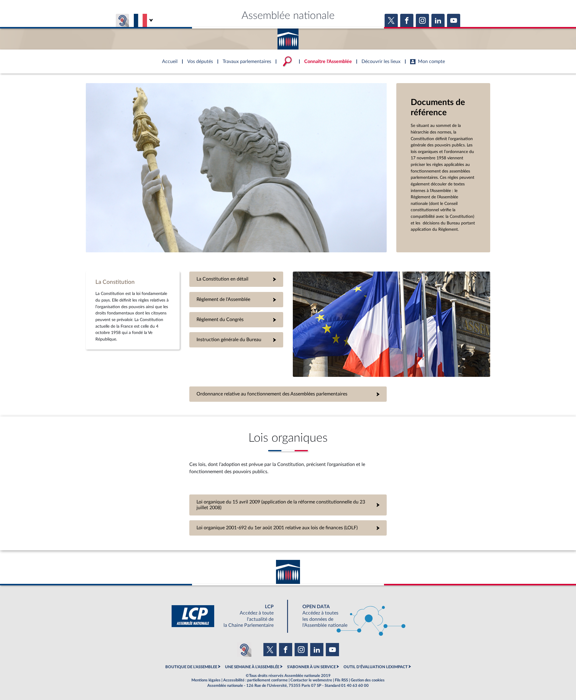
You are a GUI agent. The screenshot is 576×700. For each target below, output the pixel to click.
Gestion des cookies (368, 680)
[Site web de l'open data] (348, 616)
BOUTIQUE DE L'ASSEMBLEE (191, 667)
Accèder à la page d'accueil (288, 37)
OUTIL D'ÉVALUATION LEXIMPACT (376, 667)
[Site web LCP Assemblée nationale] (227, 616)
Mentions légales (205, 680)
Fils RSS (341, 680)
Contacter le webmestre (311, 680)
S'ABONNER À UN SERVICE (311, 667)
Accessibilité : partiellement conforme (255, 680)
